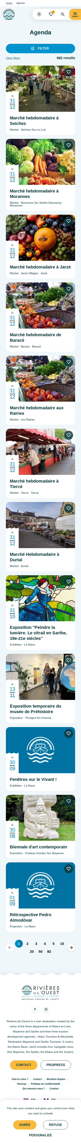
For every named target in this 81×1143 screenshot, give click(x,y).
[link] (39, 14)
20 (32, 951)
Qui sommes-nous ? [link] (33, 1088)
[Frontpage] (9, 14)
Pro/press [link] (55, 1065)
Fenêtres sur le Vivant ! (33, 779)
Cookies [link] (54, 1088)
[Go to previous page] (10, 948)
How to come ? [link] (20, 1079)
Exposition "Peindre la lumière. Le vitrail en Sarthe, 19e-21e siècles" (38, 633)
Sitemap (21, 1084)
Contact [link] (23, 1065)
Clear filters (13, 58)
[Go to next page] (71, 948)
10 (62, 944)
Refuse (55, 1125)
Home (9, 3)
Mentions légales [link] (56, 1079)
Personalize (40, 1135)
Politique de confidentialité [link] (45, 1084)
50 (40, 951)
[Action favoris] (68, 72)
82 (49, 951)
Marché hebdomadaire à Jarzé (40, 267)
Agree (24, 1125)
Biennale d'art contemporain (38, 846)
